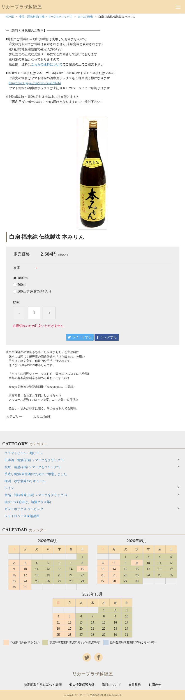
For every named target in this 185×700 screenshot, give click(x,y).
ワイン (9, 488)
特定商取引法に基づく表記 (43, 684)
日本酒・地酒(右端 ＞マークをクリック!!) (34, 460)
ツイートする (81, 337)
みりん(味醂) (85, 16)
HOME (10, 16)
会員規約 (134, 684)
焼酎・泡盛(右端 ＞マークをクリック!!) (32, 467)
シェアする (109, 337)
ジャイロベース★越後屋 (22, 516)
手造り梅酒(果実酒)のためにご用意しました (36, 474)
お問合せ (154, 684)
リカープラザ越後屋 (21, 6)
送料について (111, 684)
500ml (21, 284)
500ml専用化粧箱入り (34, 291)
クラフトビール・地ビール (23, 453)
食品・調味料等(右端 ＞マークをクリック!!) (45, 16)
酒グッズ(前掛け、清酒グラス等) (28, 502)
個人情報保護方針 (82, 684)
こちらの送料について (46, 64)
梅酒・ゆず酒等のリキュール (25, 481)
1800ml (22, 278)
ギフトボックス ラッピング (24, 509)
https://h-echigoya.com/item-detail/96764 (35, 83)
